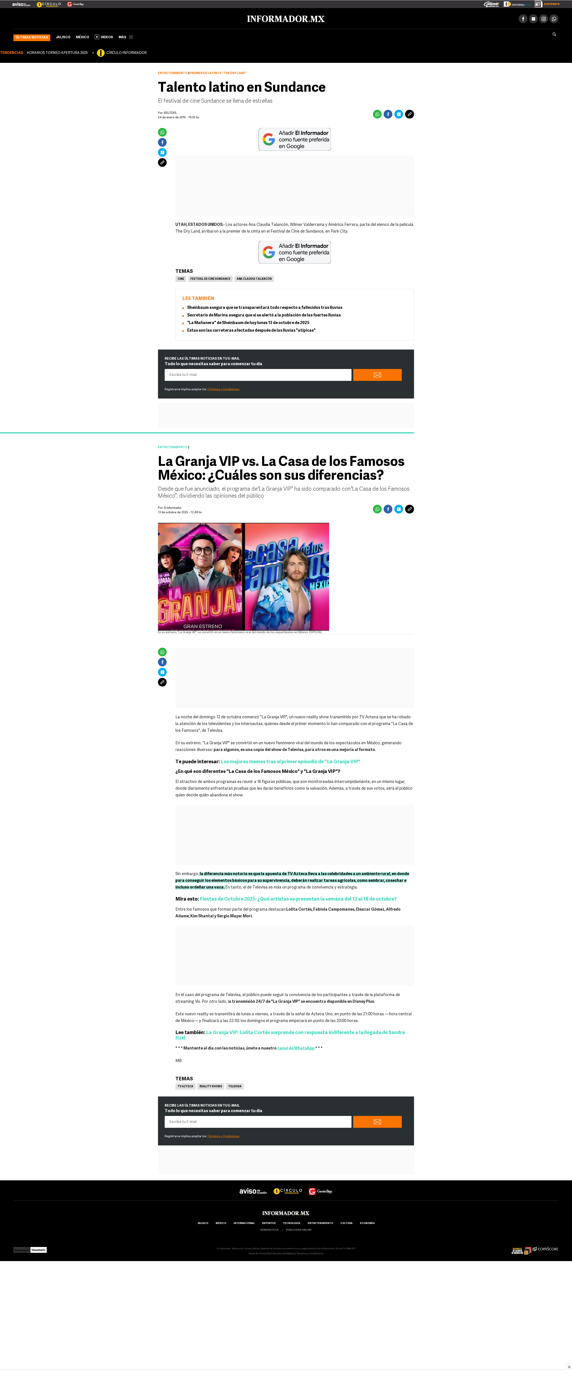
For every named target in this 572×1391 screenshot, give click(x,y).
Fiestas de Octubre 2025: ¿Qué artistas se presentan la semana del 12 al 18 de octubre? (298, 898)
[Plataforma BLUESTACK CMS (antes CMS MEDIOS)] (38, 1247)
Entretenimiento (172, 72)
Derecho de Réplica (284, 1253)
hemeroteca (269, 1229)
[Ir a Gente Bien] (73, 2)
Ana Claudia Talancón (254, 278)
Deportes (268, 1222)
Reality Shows (211, 1085)
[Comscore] (545, 1247)
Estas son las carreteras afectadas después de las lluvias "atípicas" (251, 330)
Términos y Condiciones (223, 388)
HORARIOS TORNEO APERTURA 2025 (57, 52)
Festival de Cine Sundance (210, 278)
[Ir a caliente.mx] (491, 3)
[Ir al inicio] (66, 18)
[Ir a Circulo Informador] (46, 2)
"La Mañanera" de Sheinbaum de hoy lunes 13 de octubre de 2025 (248, 322)
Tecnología (291, 1222)
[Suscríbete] (545, 3)
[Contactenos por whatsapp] (553, 17)
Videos (107, 36)
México (82, 36)
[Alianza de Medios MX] (521, 1247)
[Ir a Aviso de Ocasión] (253, 1186)
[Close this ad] (569, 1367)
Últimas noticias (32, 36)
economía (367, 1222)
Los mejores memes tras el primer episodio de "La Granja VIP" (290, 761)
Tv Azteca (185, 1085)
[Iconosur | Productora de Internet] (21, 1247)
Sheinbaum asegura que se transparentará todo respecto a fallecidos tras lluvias (264, 307)
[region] (286, 1381)
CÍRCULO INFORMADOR (126, 52)
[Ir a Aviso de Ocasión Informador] (21, 2)
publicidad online (299, 1229)
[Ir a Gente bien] (320, 1186)
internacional (244, 1222)
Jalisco (63, 36)
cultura (347, 1222)
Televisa (235, 1085)
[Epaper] (515, 3)
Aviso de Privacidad (260, 1253)
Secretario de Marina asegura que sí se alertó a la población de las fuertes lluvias (264, 315)
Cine (181, 278)
